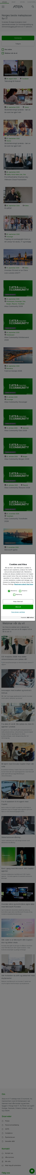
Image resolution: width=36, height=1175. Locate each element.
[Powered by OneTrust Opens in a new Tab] (27, 618)
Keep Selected (18, 601)
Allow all (18, 607)
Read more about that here (23, 584)
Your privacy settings (18, 612)
